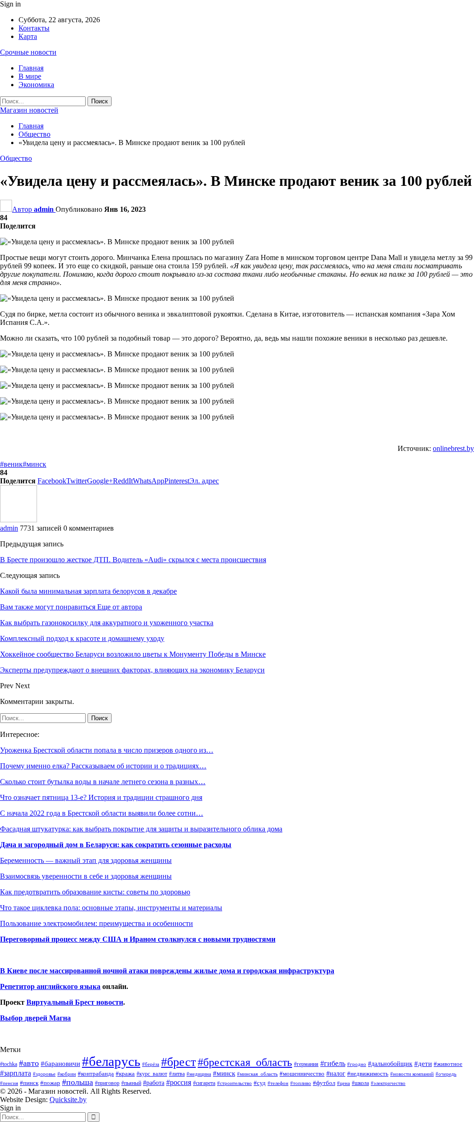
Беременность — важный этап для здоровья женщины (86, 860)
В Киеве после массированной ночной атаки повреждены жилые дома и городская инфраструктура (167, 971)
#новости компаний (412, 1074)
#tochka (8, 1064)
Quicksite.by (68, 1099)
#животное (448, 1063)
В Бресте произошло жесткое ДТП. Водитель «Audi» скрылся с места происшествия (133, 560)
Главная (31, 68)
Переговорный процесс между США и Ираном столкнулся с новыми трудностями (137, 939)
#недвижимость (367, 1073)
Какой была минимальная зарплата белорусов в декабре (88, 591)
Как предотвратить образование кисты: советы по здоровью (95, 892)
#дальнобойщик (390, 1063)
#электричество (388, 1083)
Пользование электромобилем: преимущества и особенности (96, 923)
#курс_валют (152, 1074)
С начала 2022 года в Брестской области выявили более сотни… (101, 813)
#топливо (300, 1083)
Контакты (34, 28)
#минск (34, 464)
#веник (11, 464)
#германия (306, 1064)
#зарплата (15, 1073)
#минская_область (257, 1074)
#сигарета (204, 1083)
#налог (335, 1073)
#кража (125, 1073)
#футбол (324, 1082)
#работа (153, 1082)
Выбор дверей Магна (35, 1018)
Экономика (36, 85)
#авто (29, 1063)
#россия (178, 1082)
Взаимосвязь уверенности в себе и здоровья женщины (86, 876)
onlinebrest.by (453, 448)
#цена (343, 1083)
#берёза (150, 1064)
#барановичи (60, 1063)
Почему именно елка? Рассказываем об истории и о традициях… (103, 766)
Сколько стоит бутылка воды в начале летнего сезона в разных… (103, 782)
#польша (77, 1082)
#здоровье (44, 1074)
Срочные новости (28, 52)
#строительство (234, 1083)
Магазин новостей (29, 110)
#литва (177, 1074)
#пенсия (9, 1083)
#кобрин (66, 1074)
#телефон (278, 1083)
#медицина (199, 1074)
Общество (16, 158)
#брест (178, 1062)
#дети (423, 1063)
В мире (30, 76)
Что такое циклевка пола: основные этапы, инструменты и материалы (111, 908)
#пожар (50, 1082)
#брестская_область (245, 1062)
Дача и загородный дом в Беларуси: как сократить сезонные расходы (115, 845)
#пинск (29, 1083)
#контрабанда (96, 1073)
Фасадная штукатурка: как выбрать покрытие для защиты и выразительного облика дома (141, 829)
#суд (260, 1082)
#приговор (107, 1083)
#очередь (446, 1074)
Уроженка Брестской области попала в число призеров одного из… (106, 750)
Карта (28, 36)
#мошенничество (302, 1073)
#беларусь (111, 1061)
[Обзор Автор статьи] (18, 520)
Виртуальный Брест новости (74, 1002)
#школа (360, 1083)
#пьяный (131, 1083)
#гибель (332, 1063)
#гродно (356, 1064)
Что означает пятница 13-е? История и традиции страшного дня (101, 797)
